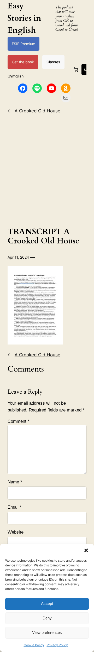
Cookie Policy (34, 645)
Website (16, 532)
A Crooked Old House (37, 110)
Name (15, 481)
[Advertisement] (47, 169)
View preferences (47, 632)
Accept (47, 603)
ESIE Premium (23, 43)
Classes (53, 62)
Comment (19, 421)
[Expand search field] (85, 69)
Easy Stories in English (24, 18)
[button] (86, 550)
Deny (47, 618)
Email (15, 507)
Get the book (23, 62)
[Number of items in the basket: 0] (75, 69)
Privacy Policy (57, 645)
